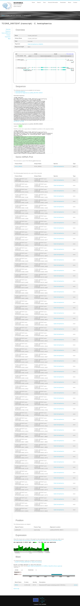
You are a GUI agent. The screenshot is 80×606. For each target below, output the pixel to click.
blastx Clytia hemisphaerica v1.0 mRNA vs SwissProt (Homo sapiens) (45, 566)
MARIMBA (18, 3)
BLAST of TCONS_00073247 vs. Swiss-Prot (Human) (28, 562)
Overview (8, 29)
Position (8, 34)
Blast (9, 38)
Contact (75, 2)
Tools (44, 2)
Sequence (7, 31)
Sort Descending (18, 540)
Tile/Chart (45, 540)
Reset (50, 540)
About (69, 2)
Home (33, 2)
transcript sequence (20, 91)
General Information (53, 2)
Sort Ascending (26, 540)
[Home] (7, 9)
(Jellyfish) (35, 44)
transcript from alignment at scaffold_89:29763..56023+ (29, 92)
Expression (7, 36)
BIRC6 (16, 585)
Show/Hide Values (57, 540)
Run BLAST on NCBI (19, 121)
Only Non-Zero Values (36, 540)
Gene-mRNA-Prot (6, 33)
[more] (75, 585)
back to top (16, 588)
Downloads (63, 2)
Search (39, 2)
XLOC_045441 (18, 166)
